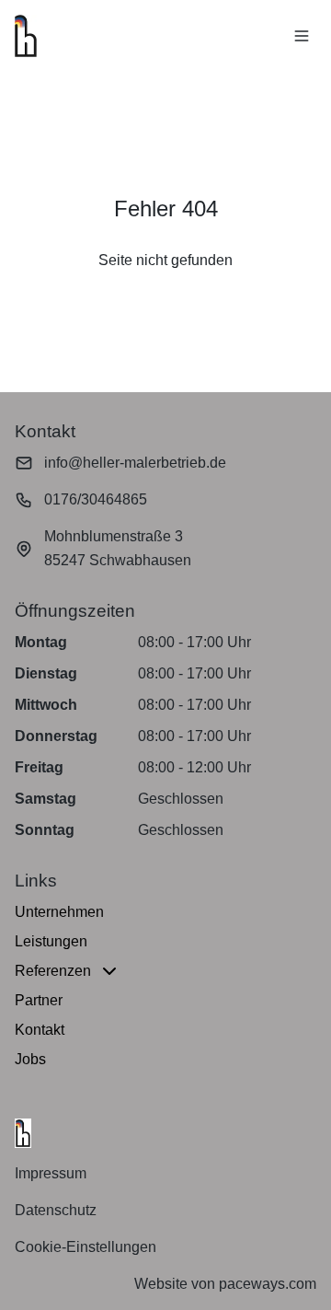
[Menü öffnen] (301, 36)
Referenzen (53, 971)
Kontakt (39, 1030)
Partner (39, 1000)
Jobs (30, 1059)
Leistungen (51, 941)
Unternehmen (59, 912)
